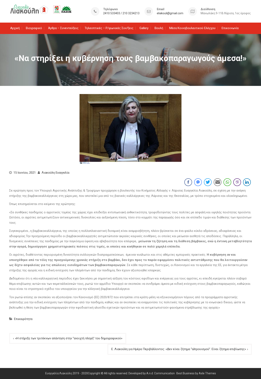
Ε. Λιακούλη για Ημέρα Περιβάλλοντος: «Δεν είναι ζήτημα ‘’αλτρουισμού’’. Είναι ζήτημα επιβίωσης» (178, 349)
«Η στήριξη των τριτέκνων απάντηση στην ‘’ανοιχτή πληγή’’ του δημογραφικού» (68, 338)
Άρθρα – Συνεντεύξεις (63, 28)
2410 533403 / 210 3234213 (121, 13)
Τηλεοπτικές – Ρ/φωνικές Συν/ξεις (109, 28)
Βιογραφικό (34, 28)
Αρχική (15, 28)
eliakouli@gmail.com (170, 13)
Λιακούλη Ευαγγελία (55, 172)
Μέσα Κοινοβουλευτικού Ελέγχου (192, 28)
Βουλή (159, 28)
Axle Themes (207, 373)
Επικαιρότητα (23, 319)
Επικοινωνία (230, 28)
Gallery (143, 28)
